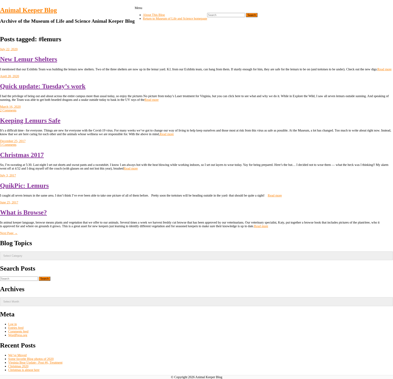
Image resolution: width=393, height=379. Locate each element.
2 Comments (8, 110)
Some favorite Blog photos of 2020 (31, 359)
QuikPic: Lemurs (24, 185)
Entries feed (16, 328)
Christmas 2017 (22, 155)
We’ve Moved (17, 355)
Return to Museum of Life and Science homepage (175, 18)
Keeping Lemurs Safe (30, 120)
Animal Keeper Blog (28, 10)
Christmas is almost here (24, 370)
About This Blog (154, 15)
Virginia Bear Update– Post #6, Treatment (35, 362)
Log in (12, 324)
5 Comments (8, 144)
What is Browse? (23, 212)
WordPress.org (17, 335)
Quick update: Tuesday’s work (43, 86)
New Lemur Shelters (28, 59)
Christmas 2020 (18, 366)
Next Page (9, 233)
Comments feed (18, 331)
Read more (384, 69)
